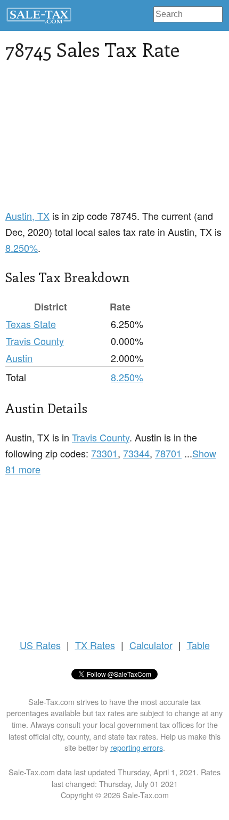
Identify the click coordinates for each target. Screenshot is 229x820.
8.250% (21, 248)
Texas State (31, 324)
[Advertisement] (85, 141)
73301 (104, 453)
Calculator (151, 645)
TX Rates (95, 645)
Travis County (35, 341)
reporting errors (136, 747)
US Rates (40, 645)
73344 (136, 453)
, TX (27, 216)
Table (198, 645)
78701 (168, 453)
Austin (19, 358)
